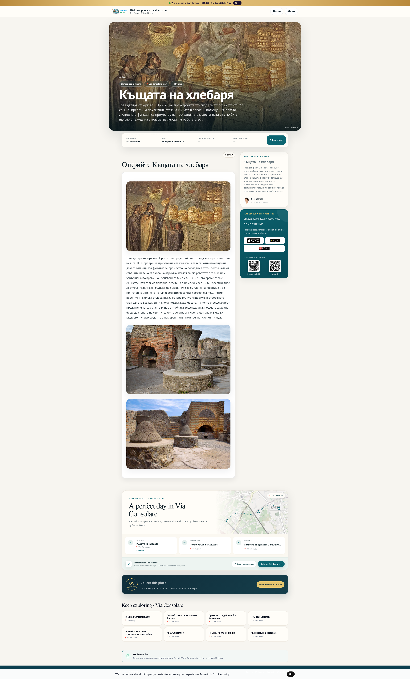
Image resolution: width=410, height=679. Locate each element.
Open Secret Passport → (270, 584)
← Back (123, 77)
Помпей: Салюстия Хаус (203, 544)
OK (290, 674)
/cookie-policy (221, 674)
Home (277, 11)
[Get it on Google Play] (275, 240)
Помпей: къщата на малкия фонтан (265, 544)
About (291, 11)
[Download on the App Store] (254, 240)
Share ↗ (229, 155)
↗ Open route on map (244, 564)
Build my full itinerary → (271, 564)
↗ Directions (276, 140)
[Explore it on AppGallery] (264, 248)
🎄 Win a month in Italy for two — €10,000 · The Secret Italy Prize (204, 3)
